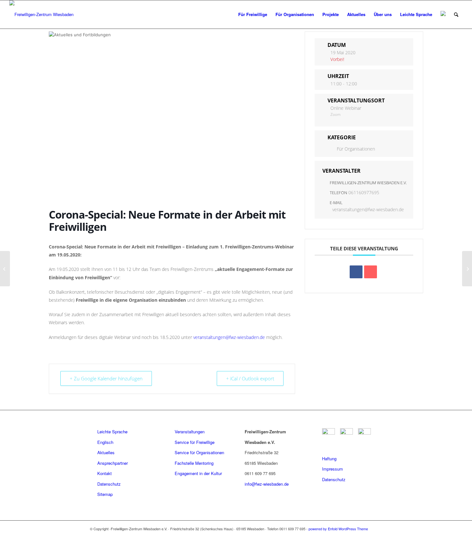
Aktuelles (106, 452)
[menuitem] (252, 14)
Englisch (105, 442)
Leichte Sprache (112, 432)
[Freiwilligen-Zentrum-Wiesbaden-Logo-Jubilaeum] (41, 14)
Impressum (332, 469)
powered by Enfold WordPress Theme (338, 528)
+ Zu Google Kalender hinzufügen (106, 378)
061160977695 (363, 192)
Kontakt (104, 473)
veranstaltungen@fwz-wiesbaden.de (229, 337)
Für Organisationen (356, 149)
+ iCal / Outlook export (250, 378)
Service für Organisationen (199, 452)
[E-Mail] (370, 271)
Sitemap (105, 494)
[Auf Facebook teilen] (356, 271)
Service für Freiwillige (194, 442)
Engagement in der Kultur (198, 473)
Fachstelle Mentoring (194, 463)
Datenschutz (109, 484)
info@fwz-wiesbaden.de (267, 484)
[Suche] (456, 14)
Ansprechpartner (112, 463)
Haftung (329, 458)
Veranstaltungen (190, 432)
